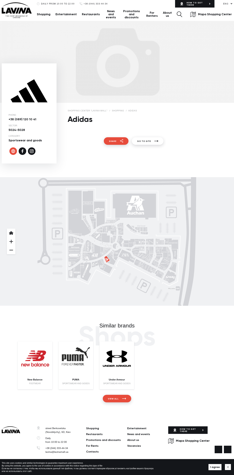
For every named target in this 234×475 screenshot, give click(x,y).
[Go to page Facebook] (218, 449)
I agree (215, 467)
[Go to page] (13, 151)
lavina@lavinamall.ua (56, 451)
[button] (179, 14)
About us (167, 14)
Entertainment (66, 14)
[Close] (228, 467)
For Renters (152, 14)
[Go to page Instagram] (227, 449)
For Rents (92, 445)
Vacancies (134, 445)
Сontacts (92, 451)
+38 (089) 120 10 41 (22, 119)
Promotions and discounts (131, 14)
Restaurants (91, 14)
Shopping (43, 14)
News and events (111, 14)
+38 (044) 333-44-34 (96, 4)
